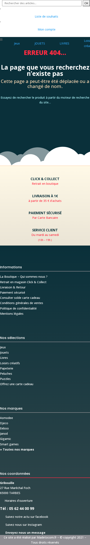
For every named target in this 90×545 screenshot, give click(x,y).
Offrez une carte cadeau (16, 384)
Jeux (3, 347)
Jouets (4, 352)
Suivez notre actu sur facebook (24, 517)
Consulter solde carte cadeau (20, 298)
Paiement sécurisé (12, 292)
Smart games (9, 444)
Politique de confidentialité (18, 308)
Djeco (4, 423)
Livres (4, 358)
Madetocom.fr (47, 537)
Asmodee (6, 418)
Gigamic (5, 439)
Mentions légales (11, 314)
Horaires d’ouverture (16, 501)
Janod (4, 433)
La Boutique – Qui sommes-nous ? (24, 277)
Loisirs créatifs (10, 363)
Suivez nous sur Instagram (21, 525)
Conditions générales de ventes (21, 303)
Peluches (6, 374)
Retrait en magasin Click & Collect (23, 282)
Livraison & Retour (13, 287)
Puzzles (5, 379)
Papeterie (6, 368)
